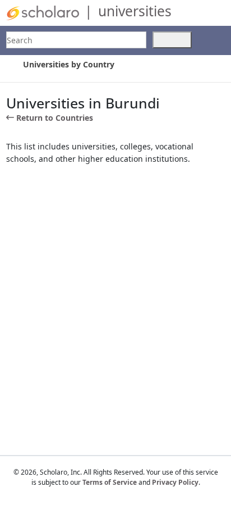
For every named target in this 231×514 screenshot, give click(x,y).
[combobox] (76, 39)
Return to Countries (54, 117)
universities (135, 11)
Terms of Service (109, 482)
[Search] (172, 39)
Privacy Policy (175, 482)
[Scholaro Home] (42, 12)
